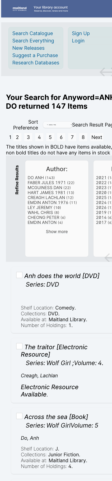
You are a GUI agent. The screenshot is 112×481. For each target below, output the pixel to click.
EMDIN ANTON (42, 222)
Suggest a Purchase (35, 55)
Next (96, 137)
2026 (101, 207)
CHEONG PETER (43, 217)
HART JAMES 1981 (47, 192)
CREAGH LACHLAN (46, 197)
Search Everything (33, 41)
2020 (101, 192)
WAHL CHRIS (40, 212)
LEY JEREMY (40, 207)
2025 (101, 197)
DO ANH (36, 177)
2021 (101, 177)
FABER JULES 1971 (47, 182)
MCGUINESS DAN (45, 187)
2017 (101, 222)
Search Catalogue (32, 33)
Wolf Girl (58, 425)
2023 (101, 187)
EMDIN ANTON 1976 (48, 202)
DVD (52, 284)
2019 (101, 212)
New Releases (28, 48)
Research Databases (35, 63)
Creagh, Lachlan (39, 375)
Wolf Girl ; (60, 363)
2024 (101, 202)
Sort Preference (25, 125)
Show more (57, 231)
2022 (101, 182)
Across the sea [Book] (56, 416)
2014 (101, 217)
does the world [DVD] (62, 275)
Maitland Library (67, 319)
